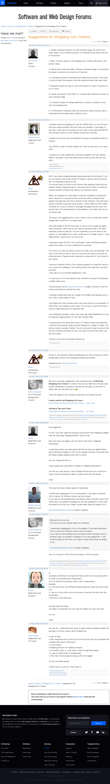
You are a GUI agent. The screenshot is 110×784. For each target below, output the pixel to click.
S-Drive (47, 748)
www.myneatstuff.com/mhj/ (57, 673)
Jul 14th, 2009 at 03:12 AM (38, 376)
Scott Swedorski (35, 392)
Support (67, 3)
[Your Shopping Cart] (92, 3)
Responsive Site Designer (86, 415)
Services (47, 744)
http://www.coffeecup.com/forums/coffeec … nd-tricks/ (71, 411)
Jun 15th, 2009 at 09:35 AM (39, 172)
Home (3, 26)
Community (70, 744)
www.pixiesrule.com (55, 168)
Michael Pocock (34, 505)
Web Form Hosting (50, 761)
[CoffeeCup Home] (12, 3)
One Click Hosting (50, 752)
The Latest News (7, 752)
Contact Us (5, 761)
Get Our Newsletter (8, 756)
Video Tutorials (71, 752)
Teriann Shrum (33, 137)
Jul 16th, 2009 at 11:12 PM (38, 624)
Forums (10, 26)
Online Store (40, 772)
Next (105, 42)
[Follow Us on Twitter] (86, 732)
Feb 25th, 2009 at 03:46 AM (39, 45)
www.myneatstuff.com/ (56, 671)
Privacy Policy (62, 780)
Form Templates (93, 756)
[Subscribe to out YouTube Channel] (97, 732)
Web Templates (93, 748)
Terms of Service (74, 780)
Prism (30, 188)
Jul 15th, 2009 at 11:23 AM (38, 483)
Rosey (30, 438)
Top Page (14, 772)
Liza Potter (32, 61)
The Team (4, 748)
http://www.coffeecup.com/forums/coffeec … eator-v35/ (72, 403)
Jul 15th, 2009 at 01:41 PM (38, 514)
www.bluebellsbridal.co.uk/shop (61, 510)
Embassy (69, 756)
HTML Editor (43, 719)
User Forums (70, 761)
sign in (9, 38)
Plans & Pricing (49, 765)
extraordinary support (50, 724)
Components (92, 761)
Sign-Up (98, 723)
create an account (10, 40)
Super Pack (27, 756)
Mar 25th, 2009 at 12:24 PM (39, 120)
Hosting (53, 3)
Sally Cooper (33, 635)
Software (39, 3)
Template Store (93, 744)
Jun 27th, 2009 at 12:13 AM (38, 350)
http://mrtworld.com (75, 287)
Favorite (67, 31)
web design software (29, 721)
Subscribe (55, 31)
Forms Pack (27, 752)
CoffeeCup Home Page (26, 772)
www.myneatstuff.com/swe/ (58, 675)
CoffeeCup (5, 744)
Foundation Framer (61, 417)
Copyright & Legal (78, 772)
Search (34, 31)
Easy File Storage (50, 756)
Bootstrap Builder (81, 417)
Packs (26, 3)
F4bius (31, 590)
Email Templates (93, 752)
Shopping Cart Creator (24, 26)
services (44, 721)
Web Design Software (53, 772)
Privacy (88, 772)
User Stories (70, 765)
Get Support (66, 772)
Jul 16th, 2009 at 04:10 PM (38, 568)
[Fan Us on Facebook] (92, 732)
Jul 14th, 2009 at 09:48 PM (38, 423)
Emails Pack (27, 748)
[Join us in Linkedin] (103, 732)
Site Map (96, 772)
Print (44, 31)
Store (81, 3)
